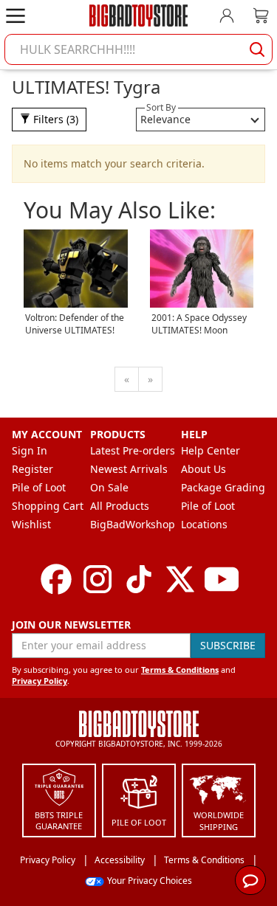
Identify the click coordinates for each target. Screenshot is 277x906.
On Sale (109, 487)
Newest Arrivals (129, 469)
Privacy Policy (39, 680)
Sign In (29, 450)
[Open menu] (15, 15)
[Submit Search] (257, 49)
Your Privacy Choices (149, 880)
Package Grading (223, 487)
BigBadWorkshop (132, 524)
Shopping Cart (47, 506)
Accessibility (120, 860)
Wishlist (31, 524)
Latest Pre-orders (132, 450)
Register (32, 469)
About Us (203, 469)
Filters (54, 119)
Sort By (161, 107)
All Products (119, 506)
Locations (204, 524)
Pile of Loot (39, 487)
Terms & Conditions (180, 669)
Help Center (210, 450)
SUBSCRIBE (228, 645)
